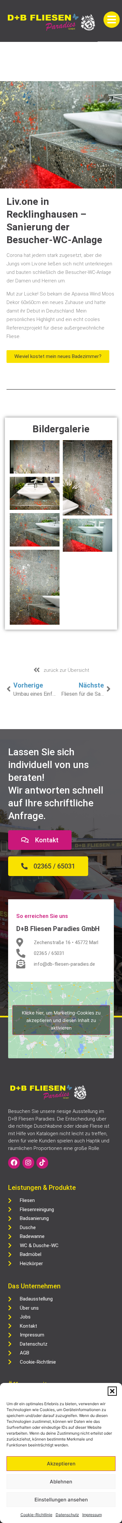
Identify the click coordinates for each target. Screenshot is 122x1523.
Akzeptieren (61, 1463)
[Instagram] (28, 1163)
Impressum (92, 1514)
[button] (112, 1391)
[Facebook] (14, 1163)
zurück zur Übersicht (66, 670)
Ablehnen (61, 1481)
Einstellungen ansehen (61, 1499)
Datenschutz (67, 1514)
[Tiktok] (42, 1163)
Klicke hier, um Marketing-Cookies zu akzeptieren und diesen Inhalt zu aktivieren (61, 1020)
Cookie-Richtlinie (36, 1514)
